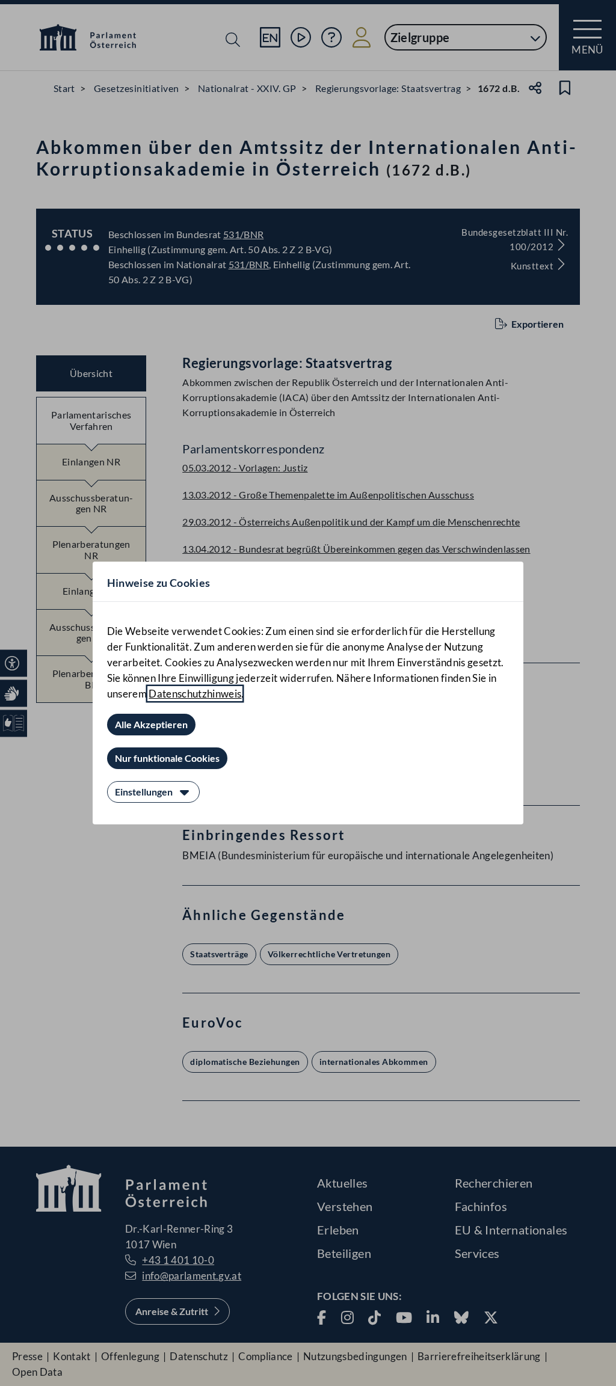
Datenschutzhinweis (195, 693)
